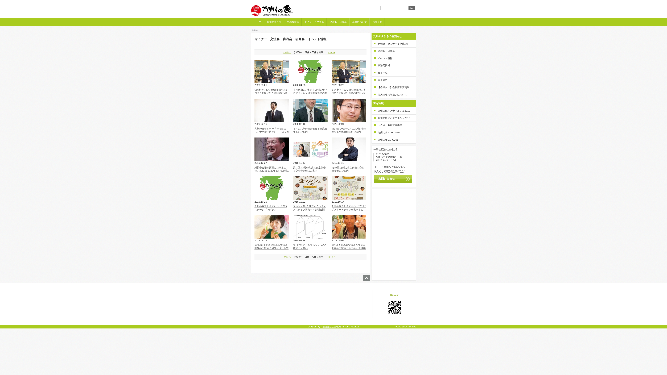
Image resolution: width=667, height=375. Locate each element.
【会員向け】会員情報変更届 (393, 87)
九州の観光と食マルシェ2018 (394, 118)
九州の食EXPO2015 (389, 132)
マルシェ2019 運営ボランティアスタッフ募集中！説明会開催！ (309, 209)
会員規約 (383, 80)
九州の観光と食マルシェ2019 (394, 110)
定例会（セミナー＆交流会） (393, 43)
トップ (257, 22)
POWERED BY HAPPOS (406, 327)
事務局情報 (293, 22)
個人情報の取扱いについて (392, 94)
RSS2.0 (394, 294)
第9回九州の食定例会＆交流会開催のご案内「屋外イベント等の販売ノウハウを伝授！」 (271, 248)
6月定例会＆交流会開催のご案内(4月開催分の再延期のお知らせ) (271, 92)
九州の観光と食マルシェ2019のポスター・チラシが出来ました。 (349, 209)
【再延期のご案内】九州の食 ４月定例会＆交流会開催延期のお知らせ (310, 92)
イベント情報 (385, 58)
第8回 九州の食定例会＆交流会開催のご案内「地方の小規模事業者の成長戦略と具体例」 (349, 248)
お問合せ (377, 22)
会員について (359, 22)
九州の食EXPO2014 (389, 139)
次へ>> (331, 52)
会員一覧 (383, 72)
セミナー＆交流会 (314, 22)
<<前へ (287, 52)
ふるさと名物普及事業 (390, 125)
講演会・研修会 (338, 22)
